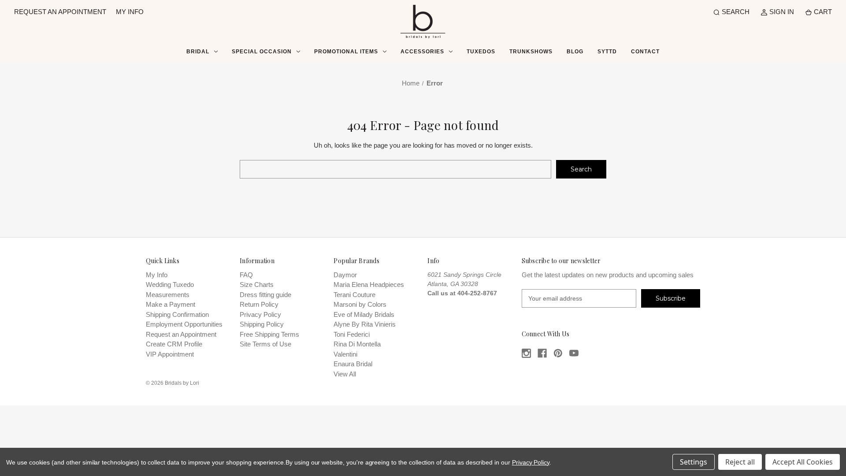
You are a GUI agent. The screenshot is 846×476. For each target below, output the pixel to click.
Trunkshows (531, 51)
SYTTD (607, 51)
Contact (645, 51)
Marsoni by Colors (360, 304)
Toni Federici (352, 334)
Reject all (740, 462)
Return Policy (259, 304)
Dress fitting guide (265, 294)
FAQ (246, 275)
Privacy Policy (260, 314)
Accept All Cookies (802, 462)
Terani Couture (354, 294)
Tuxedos (481, 51)
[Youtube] (574, 353)
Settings (693, 462)
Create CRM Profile (174, 344)
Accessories (422, 51)
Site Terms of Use (265, 344)
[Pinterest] (558, 353)
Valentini (345, 354)
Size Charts (257, 284)
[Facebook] (542, 353)
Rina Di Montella (357, 344)
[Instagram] (526, 353)
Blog (575, 51)
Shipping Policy (262, 324)
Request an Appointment (181, 334)
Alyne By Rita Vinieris (365, 324)
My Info (156, 275)
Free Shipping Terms (269, 334)
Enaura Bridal (353, 364)
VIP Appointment (170, 354)
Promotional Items (346, 51)
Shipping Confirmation (177, 314)
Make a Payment (170, 304)
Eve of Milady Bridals (364, 314)
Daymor (345, 275)
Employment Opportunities (184, 324)
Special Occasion (262, 51)
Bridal (197, 51)
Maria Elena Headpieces (369, 284)
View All (345, 374)
